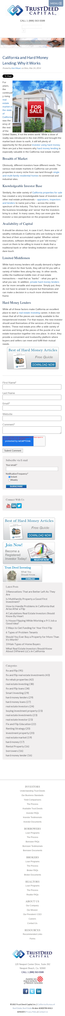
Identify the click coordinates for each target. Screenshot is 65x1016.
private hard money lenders (44, 282)
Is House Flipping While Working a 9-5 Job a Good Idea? (31, 622)
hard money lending (47, 148)
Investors (32, 786)
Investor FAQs (32, 813)
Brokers (32, 857)
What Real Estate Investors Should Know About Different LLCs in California (29, 650)
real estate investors (20, 706)
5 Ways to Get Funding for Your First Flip (29, 627)
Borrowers (32, 828)
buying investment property (24, 710)
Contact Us (32, 923)
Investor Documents (33, 822)
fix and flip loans (18, 688)
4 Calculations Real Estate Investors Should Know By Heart (30, 615)
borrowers (14, 750)
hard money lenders (19, 697)
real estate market (19, 737)
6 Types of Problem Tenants (22, 632)
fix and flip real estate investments (28, 675)
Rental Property (17, 746)
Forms (32, 939)
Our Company (32, 905)
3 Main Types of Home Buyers (23, 644)
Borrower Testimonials (32, 846)
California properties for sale (47, 192)
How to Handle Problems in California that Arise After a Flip (30, 607)
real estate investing (29, 312)
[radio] (33, 477)
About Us (32, 901)
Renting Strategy (18, 728)
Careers (32, 919)
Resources (32, 930)
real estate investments (21, 715)
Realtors (33, 881)
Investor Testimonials (32, 817)
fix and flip (14, 670)
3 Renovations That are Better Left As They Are (30, 593)
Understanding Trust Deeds (32, 791)
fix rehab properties (20, 679)
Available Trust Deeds (32, 808)
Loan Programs (33, 833)
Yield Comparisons (32, 800)
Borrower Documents (32, 850)
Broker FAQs (32, 870)
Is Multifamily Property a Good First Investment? (26, 600)
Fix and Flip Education (21, 724)
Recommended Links (32, 934)
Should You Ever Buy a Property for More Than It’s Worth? (32, 638)
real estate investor (19, 719)
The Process (32, 804)
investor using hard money (46, 145)
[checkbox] (32, 478)
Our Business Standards (33, 795)
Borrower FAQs (32, 842)
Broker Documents (32, 875)
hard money (15, 741)
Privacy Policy (31, 1012)
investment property (20, 732)
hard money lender (19, 755)
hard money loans (18, 701)
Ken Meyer (16, 68)
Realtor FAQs (32, 895)
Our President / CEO (32, 914)
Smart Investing (17, 692)
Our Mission (32, 910)
